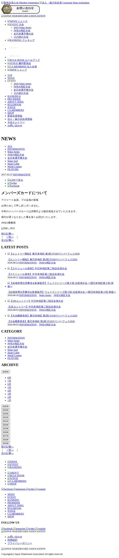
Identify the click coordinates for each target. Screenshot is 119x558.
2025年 (5, 406)
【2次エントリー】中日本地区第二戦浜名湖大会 (34, 306)
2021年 (5, 421)
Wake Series (13, 151)
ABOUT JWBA (15, 101)
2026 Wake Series (22, 27)
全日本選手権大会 (23, 33)
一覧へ (10, 237)
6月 (9, 384)
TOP (9, 75)
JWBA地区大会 (22, 30)
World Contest (14, 166)
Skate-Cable (13, 163)
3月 (9, 394)
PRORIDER (13, 502)
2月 (9, 397)
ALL (9, 146)
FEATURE (13, 169)
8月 (9, 377)
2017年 (5, 436)
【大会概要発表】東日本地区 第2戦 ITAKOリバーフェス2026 (41, 321)
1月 (9, 400)
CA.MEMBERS (15, 110)
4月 (9, 390)
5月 (9, 387)
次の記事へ (7, 240)
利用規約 (12, 540)
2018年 (5, 432)
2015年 (5, 443)
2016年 (5, 440)
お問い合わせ (14, 125)
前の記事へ (7, 233)
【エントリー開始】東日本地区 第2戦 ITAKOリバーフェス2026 (42, 259)
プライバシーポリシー (19, 543)
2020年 (5, 425)
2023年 (5, 414)
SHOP (10, 113)
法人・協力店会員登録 (19, 119)
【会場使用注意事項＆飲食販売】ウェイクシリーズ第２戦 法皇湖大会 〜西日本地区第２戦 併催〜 (61, 292)
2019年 (5, 428)
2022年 (5, 417)
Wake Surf (12, 161)
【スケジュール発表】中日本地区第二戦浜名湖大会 (35, 274)
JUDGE (11, 107)
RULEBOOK (14, 104)
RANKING (13, 500)
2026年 (5, 372)
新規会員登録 (14, 116)
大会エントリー (16, 122)
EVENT (11, 497)
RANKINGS (14, 96)
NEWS (11, 78)
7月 (9, 381)
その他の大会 (21, 37)
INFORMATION (16, 149)
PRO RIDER (14, 99)
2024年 (5, 410)
